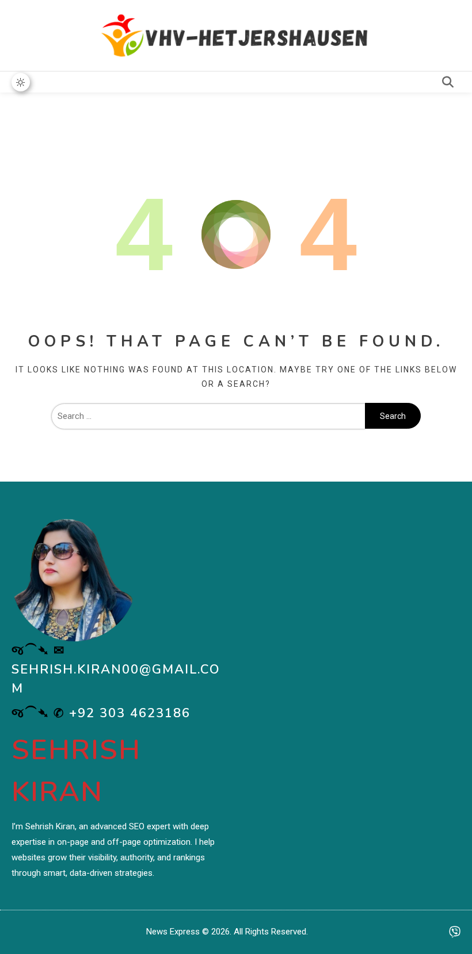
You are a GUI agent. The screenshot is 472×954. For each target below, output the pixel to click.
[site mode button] (21, 82)
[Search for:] (208, 416)
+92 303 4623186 (130, 713)
